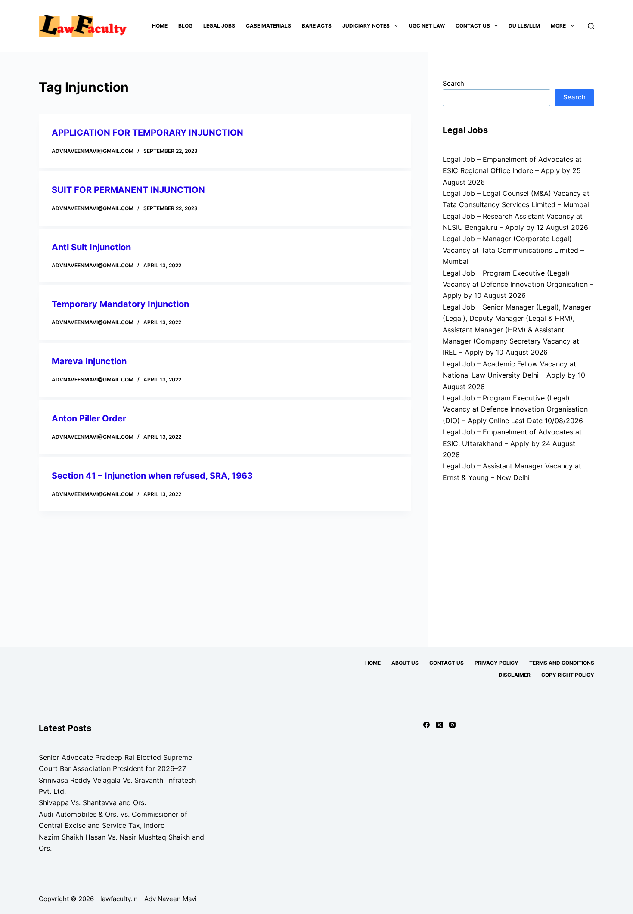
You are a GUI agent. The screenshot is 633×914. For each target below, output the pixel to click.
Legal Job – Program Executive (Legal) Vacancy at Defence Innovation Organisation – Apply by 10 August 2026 (518, 284)
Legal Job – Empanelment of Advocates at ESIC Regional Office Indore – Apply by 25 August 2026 (512, 170)
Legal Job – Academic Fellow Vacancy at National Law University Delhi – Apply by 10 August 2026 (514, 375)
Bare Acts (317, 25)
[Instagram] (452, 725)
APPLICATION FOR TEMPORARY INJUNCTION (147, 132)
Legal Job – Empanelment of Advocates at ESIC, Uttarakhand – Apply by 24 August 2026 (512, 443)
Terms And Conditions (561, 663)
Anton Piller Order (90, 418)
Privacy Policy (496, 663)
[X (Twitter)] (439, 725)
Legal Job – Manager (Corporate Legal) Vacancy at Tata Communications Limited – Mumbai (513, 250)
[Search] (591, 26)
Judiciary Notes (366, 25)
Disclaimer (515, 675)
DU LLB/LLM (524, 25)
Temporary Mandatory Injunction (120, 304)
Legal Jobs (219, 25)
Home (160, 25)
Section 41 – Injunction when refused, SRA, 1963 (152, 476)
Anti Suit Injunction (91, 247)
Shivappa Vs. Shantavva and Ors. (92, 802)
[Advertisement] (518, 560)
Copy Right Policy (567, 675)
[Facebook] (426, 725)
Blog (185, 25)
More (558, 25)
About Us (405, 663)
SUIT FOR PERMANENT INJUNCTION (128, 190)
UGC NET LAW (427, 25)
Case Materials (268, 25)
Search (453, 83)
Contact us (473, 25)
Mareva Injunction (89, 361)
